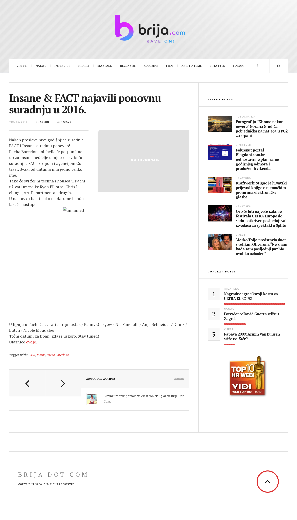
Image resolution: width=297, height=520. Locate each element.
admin (44, 122)
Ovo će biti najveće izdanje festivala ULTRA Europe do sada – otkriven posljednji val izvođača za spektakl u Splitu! (261, 218)
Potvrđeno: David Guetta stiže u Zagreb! (251, 316)
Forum (238, 66)
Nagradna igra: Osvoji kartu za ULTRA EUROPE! (251, 296)
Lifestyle (217, 66)
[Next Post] (63, 383)
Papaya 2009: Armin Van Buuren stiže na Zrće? (252, 336)
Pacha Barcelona (58, 355)
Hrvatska (243, 178)
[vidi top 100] (248, 376)
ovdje (31, 342)
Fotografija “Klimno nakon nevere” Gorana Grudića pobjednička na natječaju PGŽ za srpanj (262, 129)
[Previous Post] (27, 383)
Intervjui (62, 66)
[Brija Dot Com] (148, 29)
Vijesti (21, 66)
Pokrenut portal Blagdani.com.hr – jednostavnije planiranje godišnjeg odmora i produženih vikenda (257, 159)
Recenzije (128, 66)
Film (169, 66)
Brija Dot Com (53, 474)
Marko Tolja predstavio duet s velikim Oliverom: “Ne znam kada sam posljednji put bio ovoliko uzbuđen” (261, 247)
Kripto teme (191, 66)
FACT (31, 355)
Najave (41, 66)
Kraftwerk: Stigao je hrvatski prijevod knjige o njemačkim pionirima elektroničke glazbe (261, 190)
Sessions (104, 66)
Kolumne (151, 66)
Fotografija (245, 116)
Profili (83, 66)
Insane (41, 355)
